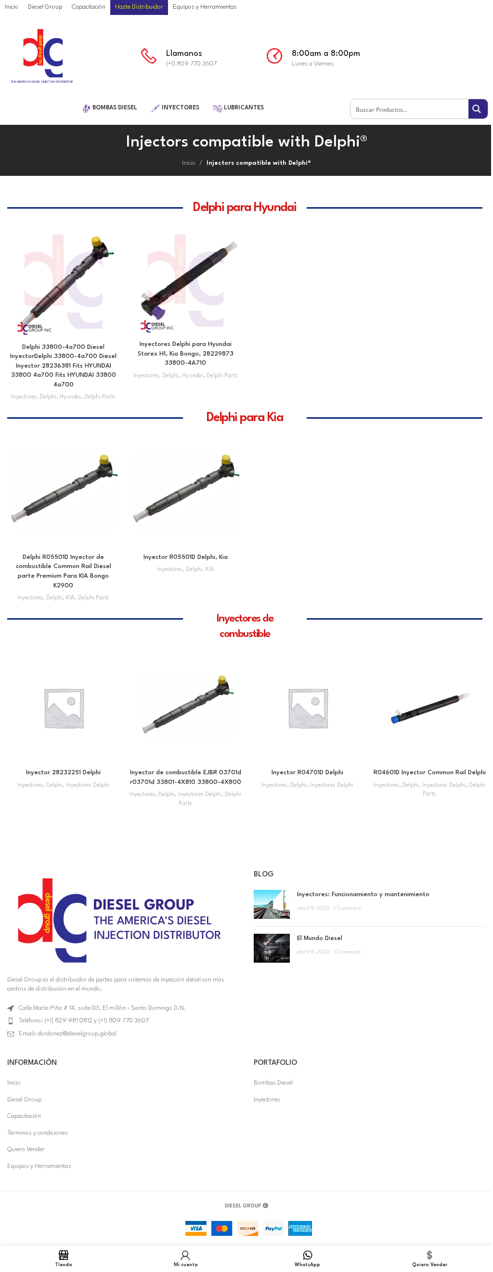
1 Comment (347, 908)
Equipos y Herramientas (39, 1166)
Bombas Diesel (273, 1083)
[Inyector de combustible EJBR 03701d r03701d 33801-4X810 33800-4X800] (186, 707)
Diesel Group (24, 1100)
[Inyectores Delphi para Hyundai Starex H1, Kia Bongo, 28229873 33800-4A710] (186, 280)
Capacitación (24, 1116)
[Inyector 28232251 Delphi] (63, 707)
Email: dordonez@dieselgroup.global (68, 1034)
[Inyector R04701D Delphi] (307, 707)
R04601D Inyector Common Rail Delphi (430, 772)
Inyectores (24, 397)
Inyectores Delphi (87, 785)
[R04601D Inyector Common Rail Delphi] (430, 707)
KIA (70, 598)
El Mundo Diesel (319, 938)
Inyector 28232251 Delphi (63, 772)
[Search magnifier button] (478, 109)
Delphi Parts (100, 397)
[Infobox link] (199, 56)
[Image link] (117, 919)
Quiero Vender (26, 1149)
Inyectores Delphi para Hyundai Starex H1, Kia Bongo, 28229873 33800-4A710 (186, 353)
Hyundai (70, 397)
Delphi (48, 397)
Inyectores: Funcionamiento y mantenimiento (363, 894)
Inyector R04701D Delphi (307, 772)
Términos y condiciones (37, 1133)
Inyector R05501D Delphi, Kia (185, 557)
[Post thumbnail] (272, 904)
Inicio (188, 163)
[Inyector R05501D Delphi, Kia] (186, 492)
